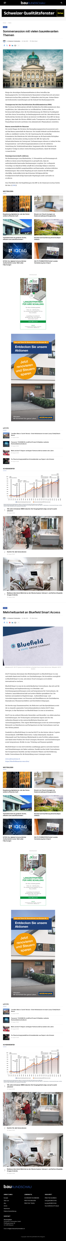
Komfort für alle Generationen (16, 552)
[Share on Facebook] (4, 45)
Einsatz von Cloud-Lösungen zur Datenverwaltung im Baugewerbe (45, 215)
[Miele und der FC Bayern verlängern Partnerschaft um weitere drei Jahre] (6, 452)
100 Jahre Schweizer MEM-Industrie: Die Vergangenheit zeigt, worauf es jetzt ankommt (32, 510)
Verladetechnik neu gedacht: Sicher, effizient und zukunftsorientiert (14, 238)
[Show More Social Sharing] (18, 45)
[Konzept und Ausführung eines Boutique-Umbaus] (48, 227)
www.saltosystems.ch (12, 759)
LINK (14, 185)
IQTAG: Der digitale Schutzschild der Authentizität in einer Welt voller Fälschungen (14, 263)
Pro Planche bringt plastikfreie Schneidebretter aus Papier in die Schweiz (32, 459)
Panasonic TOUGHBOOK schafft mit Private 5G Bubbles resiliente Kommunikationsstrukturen (30, 443)
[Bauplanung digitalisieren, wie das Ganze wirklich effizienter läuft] (17, 204)
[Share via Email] (15, 45)
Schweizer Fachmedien (14, 41)
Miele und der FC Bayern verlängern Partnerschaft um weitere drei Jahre (32, 450)
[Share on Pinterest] (9, 45)
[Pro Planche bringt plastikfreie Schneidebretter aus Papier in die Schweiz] (6, 461)
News (5, 27)
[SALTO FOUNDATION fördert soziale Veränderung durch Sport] (48, 251)
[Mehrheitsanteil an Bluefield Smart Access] (33, 646)
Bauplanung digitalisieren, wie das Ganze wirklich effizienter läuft (16, 215)
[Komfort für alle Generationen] (33, 533)
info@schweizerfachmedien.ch (16, 1228)
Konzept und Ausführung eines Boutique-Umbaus (47, 238)
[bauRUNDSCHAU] (33, 2)
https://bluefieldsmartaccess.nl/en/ (17, 761)
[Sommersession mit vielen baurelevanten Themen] (33, 68)
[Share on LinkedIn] (12, 45)
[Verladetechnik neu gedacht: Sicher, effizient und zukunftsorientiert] (17, 227)
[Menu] (5, 3)
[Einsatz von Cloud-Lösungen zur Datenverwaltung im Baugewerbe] (48, 204)
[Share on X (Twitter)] (7, 45)
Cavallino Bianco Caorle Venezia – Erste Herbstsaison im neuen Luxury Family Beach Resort (35, 434)
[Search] (61, 3)
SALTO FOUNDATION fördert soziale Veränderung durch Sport (46, 262)
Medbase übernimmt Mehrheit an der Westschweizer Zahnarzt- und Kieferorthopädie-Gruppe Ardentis (35, 594)
